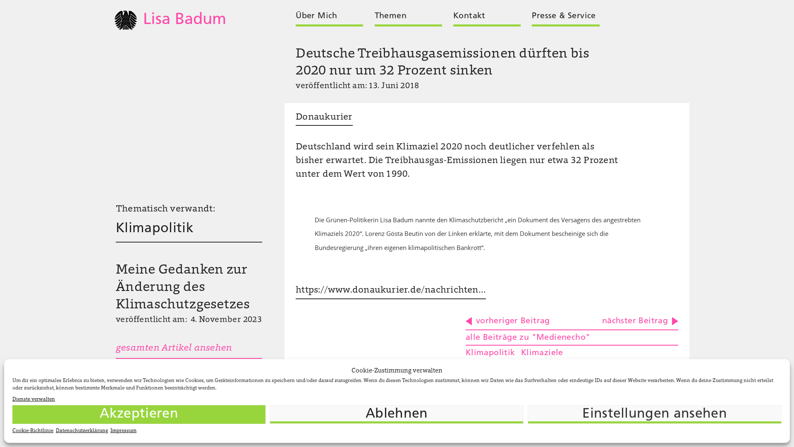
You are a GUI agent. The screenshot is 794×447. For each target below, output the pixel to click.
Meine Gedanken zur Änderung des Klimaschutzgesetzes (183, 288)
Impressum (123, 430)
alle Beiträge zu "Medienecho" (528, 338)
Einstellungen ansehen (654, 414)
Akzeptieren (139, 414)
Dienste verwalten (33, 399)
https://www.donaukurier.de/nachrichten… (391, 290)
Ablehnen (397, 414)
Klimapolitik (155, 229)
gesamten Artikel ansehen (174, 348)
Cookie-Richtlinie (32, 430)
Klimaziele (542, 353)
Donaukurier (324, 117)
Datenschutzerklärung (82, 430)
